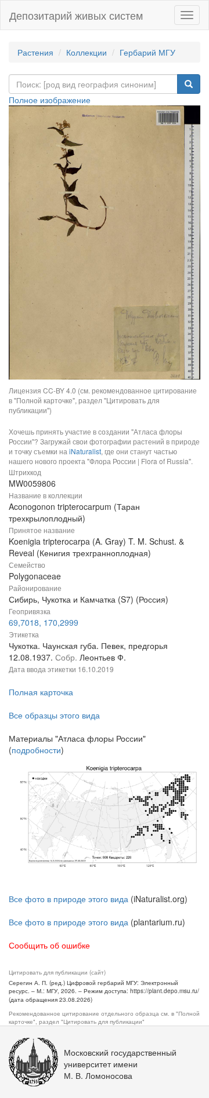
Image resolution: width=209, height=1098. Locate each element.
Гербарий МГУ (147, 52)
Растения (35, 52)
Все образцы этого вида (54, 715)
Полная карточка (41, 692)
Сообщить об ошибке (49, 945)
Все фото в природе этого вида (68, 898)
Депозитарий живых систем (76, 15)
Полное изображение (50, 99)
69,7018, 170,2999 (43, 622)
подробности (36, 750)
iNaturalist (85, 451)
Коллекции (86, 52)
